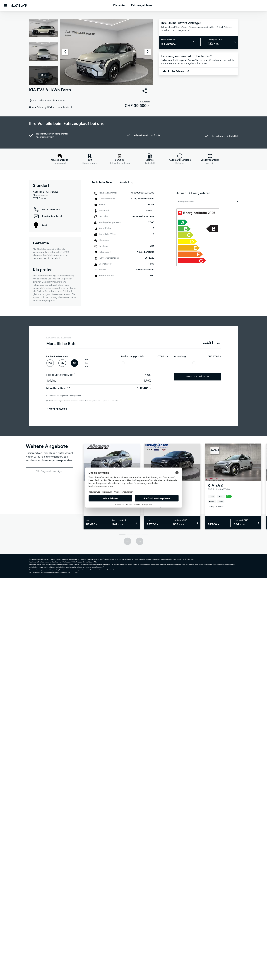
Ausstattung (126, 182)
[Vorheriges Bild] (65, 52)
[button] (91, 52)
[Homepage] (19, 5)
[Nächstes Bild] (147, 52)
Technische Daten (102, 182)
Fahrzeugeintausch (142, 5)
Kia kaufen (119, 5)
